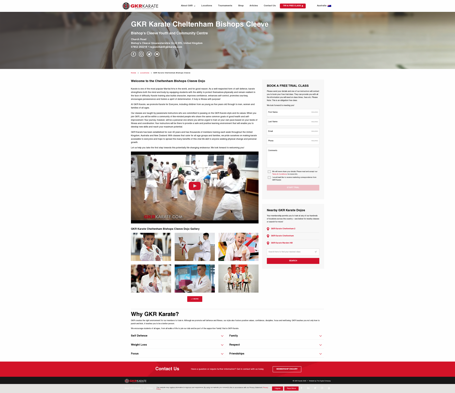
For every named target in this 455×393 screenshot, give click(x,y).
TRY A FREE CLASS (292, 6)
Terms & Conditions (279, 174)
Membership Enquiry (287, 369)
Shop (241, 6)
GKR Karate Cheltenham (282, 236)
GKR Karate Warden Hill (282, 243)
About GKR (187, 6)
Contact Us (270, 6)
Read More (291, 388)
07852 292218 (139, 47)
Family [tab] (233, 336)
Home (133, 73)
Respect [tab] (234, 345)
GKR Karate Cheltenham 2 (283, 229)
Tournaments (225, 6)
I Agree (277, 388)
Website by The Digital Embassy (320, 381)
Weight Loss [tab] (139, 345)
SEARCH (293, 261)
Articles (254, 6)
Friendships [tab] (236, 354)
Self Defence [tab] (139, 336)
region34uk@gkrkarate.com (166, 47)
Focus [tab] (135, 354)
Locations (206, 6)
